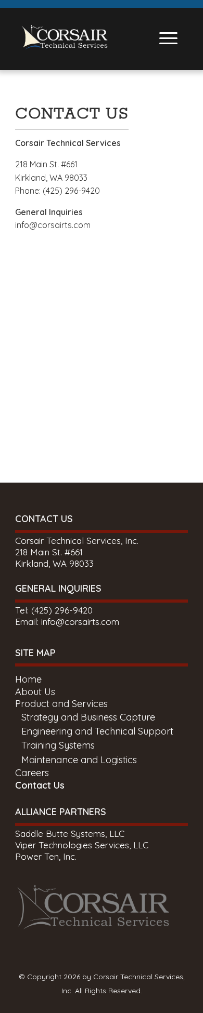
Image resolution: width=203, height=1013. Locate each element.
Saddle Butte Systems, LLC (69, 833)
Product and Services (61, 704)
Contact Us (40, 785)
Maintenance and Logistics (79, 760)
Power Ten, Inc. (46, 856)
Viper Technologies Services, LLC (81, 844)
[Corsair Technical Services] (64, 44)
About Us (35, 692)
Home (28, 679)
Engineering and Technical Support (97, 731)
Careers (32, 773)
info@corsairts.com (53, 225)
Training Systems (58, 745)
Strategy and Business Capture (88, 717)
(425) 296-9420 (62, 610)
